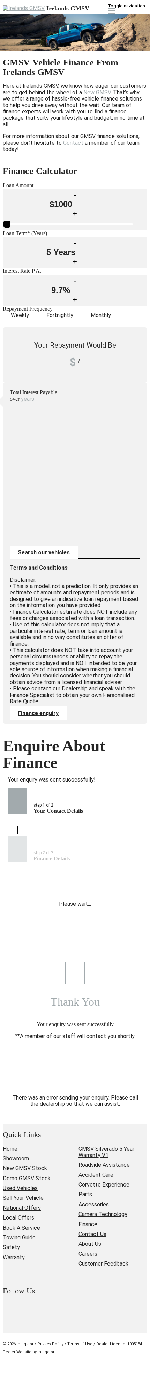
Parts (85, 1194)
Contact (73, 143)
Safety (11, 1247)
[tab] (75, 754)
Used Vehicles (20, 1188)
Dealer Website (17, 1352)
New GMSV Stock (25, 1168)
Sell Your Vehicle (23, 1198)
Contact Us (92, 1234)
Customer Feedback (103, 1263)
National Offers (22, 1208)
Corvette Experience (103, 1184)
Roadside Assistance (104, 1164)
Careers (87, 1254)
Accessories (93, 1204)
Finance (87, 1224)
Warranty (14, 1257)
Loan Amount (18, 185)
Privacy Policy (50, 1344)
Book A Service (21, 1227)
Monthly (101, 315)
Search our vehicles (44, 552)
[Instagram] (29, 1322)
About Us (89, 1243)
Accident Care (95, 1175)
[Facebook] (12, 1322)
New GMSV (97, 92)
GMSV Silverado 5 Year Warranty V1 (106, 1151)
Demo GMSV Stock (27, 1178)
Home (10, 1148)
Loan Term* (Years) (25, 233)
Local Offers (18, 1217)
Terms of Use (79, 1344)
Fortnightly (59, 315)
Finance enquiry (38, 713)
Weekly (20, 315)
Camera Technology (102, 1214)
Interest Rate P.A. (22, 271)
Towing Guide (19, 1237)
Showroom (16, 1158)
